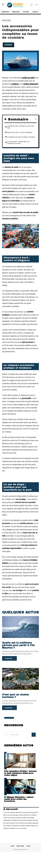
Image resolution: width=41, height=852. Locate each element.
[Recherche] (31, 4)
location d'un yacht (24, 815)
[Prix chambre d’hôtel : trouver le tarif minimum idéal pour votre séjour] (20, 760)
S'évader (8, 45)
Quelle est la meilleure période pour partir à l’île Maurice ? (18, 645)
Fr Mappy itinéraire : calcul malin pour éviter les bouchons (18, 799)
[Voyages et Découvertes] (15, 4)
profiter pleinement (30, 84)
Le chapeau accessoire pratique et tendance (21, 137)
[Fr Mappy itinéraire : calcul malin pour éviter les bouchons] (20, 786)
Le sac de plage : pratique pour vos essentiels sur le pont (18, 142)
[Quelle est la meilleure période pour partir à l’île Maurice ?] (20, 627)
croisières (15, 84)
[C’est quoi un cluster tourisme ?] (20, 679)
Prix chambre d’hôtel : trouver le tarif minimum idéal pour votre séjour (20, 773)
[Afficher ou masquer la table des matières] (32, 119)
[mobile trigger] (4, 4)
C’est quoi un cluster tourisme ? (15, 695)
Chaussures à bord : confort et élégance (19, 132)
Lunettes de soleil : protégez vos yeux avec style (20, 127)
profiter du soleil (28, 77)
